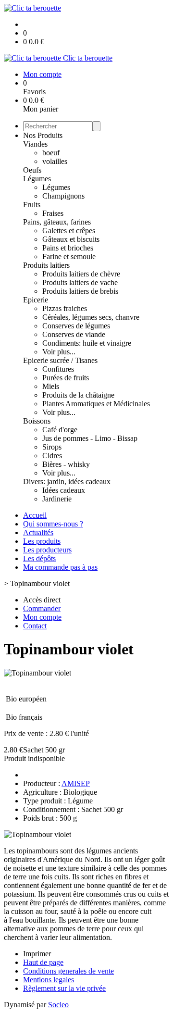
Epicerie (35, 300)
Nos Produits (42, 135)
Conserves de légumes (76, 326)
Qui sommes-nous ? (53, 524)
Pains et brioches (67, 248)
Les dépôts (39, 558)
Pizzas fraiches (64, 308)
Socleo (58, 1004)
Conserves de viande (73, 334)
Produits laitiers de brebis (80, 291)
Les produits (42, 541)
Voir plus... (58, 352)
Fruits (31, 204)
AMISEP (76, 783)
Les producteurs (47, 550)
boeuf (51, 153)
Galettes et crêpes (68, 230)
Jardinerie (57, 499)
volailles (54, 161)
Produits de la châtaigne (78, 395)
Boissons (36, 421)
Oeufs (32, 170)
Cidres (52, 455)
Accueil (35, 515)
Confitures (58, 369)
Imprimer (37, 954)
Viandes (35, 144)
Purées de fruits (65, 378)
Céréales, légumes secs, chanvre (90, 317)
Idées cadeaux (63, 490)
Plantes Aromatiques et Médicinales (96, 404)
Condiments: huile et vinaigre (86, 343)
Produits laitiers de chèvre (81, 274)
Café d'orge (59, 429)
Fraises (52, 213)
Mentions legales (48, 979)
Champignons (63, 196)
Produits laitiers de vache (80, 282)
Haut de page (43, 962)
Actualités (38, 532)
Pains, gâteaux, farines (57, 222)
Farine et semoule (69, 256)
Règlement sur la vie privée (64, 988)
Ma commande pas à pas (60, 567)
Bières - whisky (66, 464)
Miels (50, 386)
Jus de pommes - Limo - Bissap (89, 438)
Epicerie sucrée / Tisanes (60, 360)
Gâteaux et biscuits (70, 239)
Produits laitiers (46, 265)
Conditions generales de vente (68, 971)
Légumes (37, 179)
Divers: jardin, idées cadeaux (67, 481)
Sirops (52, 447)
